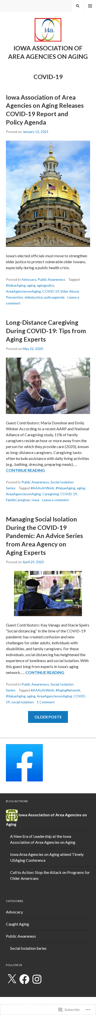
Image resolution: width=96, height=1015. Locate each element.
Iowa (35, 500)
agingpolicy (45, 285)
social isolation (22, 702)
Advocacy (28, 279)
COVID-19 (50, 291)
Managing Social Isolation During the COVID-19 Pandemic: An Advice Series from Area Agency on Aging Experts (44, 535)
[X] (12, 979)
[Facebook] (24, 979)
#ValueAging (16, 285)
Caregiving (50, 494)
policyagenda (54, 297)
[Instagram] (37, 979)
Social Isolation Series (28, 948)
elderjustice (34, 297)
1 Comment (46, 702)
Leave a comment (55, 500)
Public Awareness (51, 279)
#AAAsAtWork (42, 488)
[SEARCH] (78, 6)
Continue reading (25, 470)
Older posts (48, 716)
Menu (90, 6)
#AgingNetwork (68, 690)
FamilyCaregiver (18, 500)
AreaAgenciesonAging (23, 291)
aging (31, 285)
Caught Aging (17, 924)
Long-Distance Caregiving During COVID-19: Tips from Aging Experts (46, 331)
